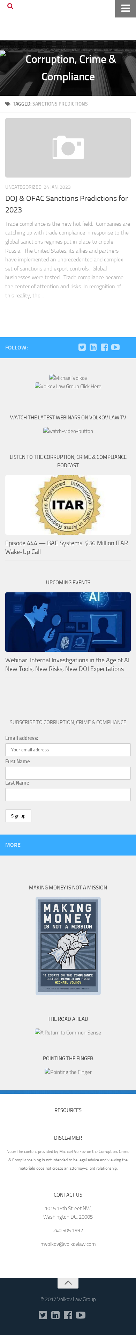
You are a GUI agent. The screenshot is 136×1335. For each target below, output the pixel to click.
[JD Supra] (126, 347)
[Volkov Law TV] (115, 347)
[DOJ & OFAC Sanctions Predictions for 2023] (68, 148)
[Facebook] (104, 347)
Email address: (21, 738)
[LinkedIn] (93, 347)
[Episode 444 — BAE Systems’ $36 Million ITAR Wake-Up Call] (68, 505)
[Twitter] (82, 347)
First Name (17, 761)
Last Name (17, 783)
